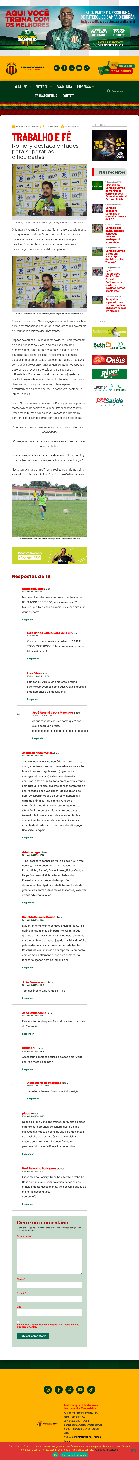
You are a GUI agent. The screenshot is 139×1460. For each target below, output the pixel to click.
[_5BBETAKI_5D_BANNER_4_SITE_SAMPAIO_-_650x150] (49, 566)
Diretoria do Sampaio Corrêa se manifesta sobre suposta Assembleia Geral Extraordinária (116, 192)
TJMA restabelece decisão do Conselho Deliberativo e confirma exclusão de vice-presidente (115, 280)
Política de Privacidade (106, 1449)
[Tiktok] (87, 68)
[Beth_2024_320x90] (109, 352)
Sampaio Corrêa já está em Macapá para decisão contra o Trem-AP (115, 256)
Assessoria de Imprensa (44, 1082)
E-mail (21, 1293)
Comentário (25, 1236)
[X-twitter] (72, 68)
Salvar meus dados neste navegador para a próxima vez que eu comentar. (49, 1325)
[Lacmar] (109, 394)
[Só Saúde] (109, 408)
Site (19, 1307)
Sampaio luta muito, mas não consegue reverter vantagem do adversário (114, 235)
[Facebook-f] (64, 68)
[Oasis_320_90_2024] (109, 366)
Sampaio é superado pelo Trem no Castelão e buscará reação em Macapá (115, 304)
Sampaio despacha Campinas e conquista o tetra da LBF (115, 213)
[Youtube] (79, 68)
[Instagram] (57, 68)
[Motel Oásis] (109, 160)
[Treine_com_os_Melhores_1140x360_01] (69, 49)
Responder (28, 619)
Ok (55, 1455)
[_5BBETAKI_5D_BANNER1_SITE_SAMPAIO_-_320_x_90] (109, 338)
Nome (21, 1279)
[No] (133, 1450)
